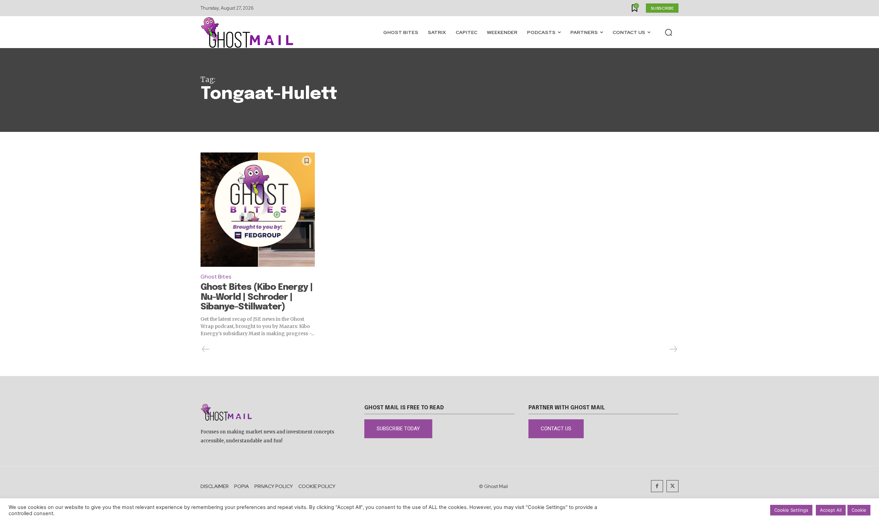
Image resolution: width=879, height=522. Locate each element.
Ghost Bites (216, 276)
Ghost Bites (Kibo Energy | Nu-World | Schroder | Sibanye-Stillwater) (257, 297)
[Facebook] (657, 486)
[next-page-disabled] (672, 349)
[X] (672, 486)
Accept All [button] (831, 510)
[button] (668, 32)
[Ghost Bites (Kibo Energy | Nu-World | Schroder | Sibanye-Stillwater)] (258, 209)
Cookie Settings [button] (791, 510)
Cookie (859, 510)
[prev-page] (206, 349)
